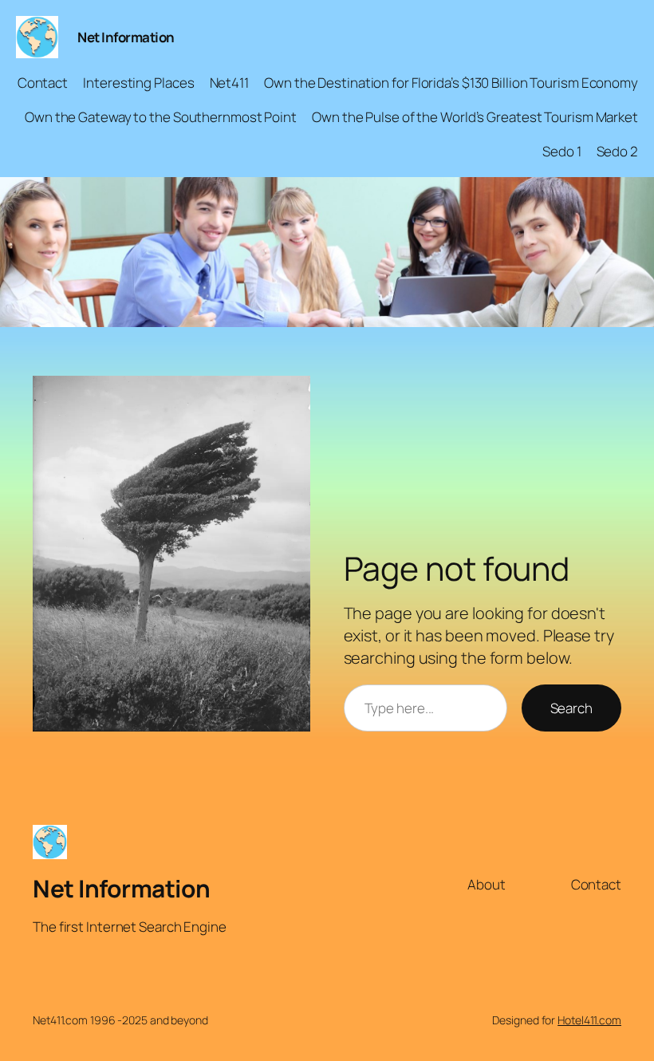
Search (571, 708)
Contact (43, 82)
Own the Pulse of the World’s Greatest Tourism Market (475, 117)
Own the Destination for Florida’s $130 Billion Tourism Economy (451, 82)
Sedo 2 (617, 151)
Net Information (126, 37)
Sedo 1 (561, 151)
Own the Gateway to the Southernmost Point (161, 117)
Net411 (229, 82)
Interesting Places (138, 82)
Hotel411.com (589, 1019)
